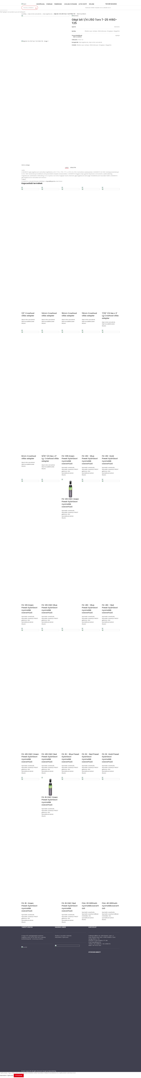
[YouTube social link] (72, 1)
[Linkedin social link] (74, 1)
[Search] (118, 4)
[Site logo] (23, 4)
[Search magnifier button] (36, 8)
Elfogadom (18, 1075)
